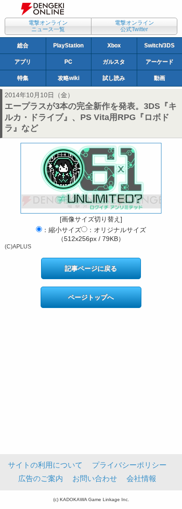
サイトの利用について (45, 465)
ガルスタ (114, 62)
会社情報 (141, 478)
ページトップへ (91, 297)
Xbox (114, 45)
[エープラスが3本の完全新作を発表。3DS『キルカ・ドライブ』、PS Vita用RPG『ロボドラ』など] (91, 178)
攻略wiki (68, 78)
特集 (22, 78)
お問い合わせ (94, 478)
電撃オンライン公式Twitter (134, 26)
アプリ (22, 62)
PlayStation (68, 45)
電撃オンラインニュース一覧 (48, 26)
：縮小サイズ (61, 230)
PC (68, 62)
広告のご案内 (40, 478)
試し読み (114, 78)
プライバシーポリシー (129, 465)
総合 (22, 45)
